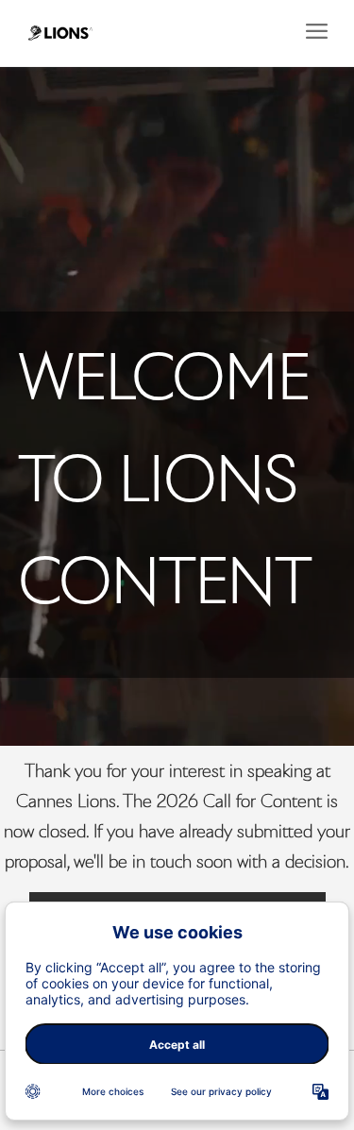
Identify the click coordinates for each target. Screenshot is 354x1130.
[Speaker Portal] (60, 33)
